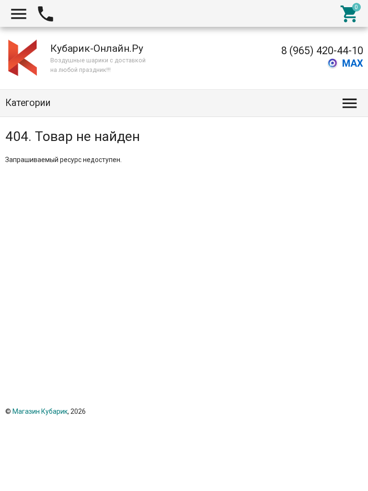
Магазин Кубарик (40, 411)
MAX (352, 63)
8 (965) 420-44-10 (322, 51)
